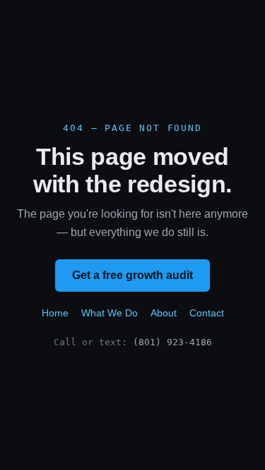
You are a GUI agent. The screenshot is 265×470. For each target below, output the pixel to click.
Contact (206, 313)
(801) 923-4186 (172, 342)
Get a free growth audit (132, 275)
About (164, 313)
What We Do (109, 313)
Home (55, 313)
